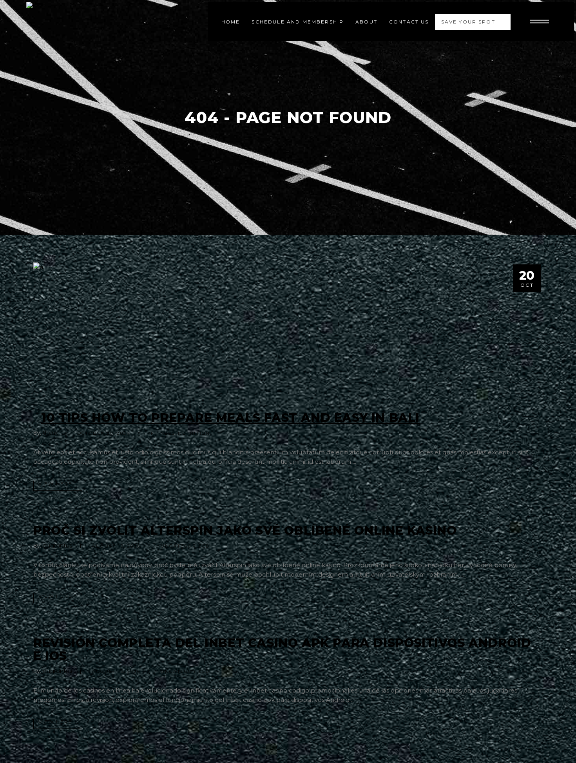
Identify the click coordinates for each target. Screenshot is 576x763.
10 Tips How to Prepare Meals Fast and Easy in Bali (230, 417)
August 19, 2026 (116, 546)
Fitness (163, 433)
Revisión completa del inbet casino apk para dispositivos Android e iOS (282, 649)
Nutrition (194, 433)
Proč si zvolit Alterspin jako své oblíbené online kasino (245, 530)
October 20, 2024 (104, 433)
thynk (50, 433)
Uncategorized (185, 546)
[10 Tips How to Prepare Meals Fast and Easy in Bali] (288, 331)
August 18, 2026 (116, 671)
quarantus (57, 545)
